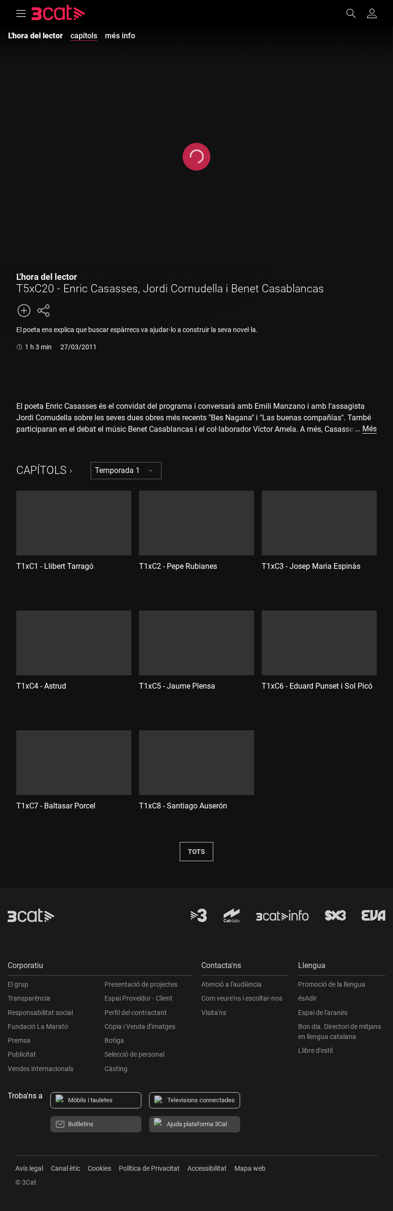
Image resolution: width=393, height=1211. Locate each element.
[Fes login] (372, 13)
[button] (100, 968)
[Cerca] (355, 13)
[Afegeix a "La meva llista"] (24, 310)
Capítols (41, 470)
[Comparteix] (43, 310)
